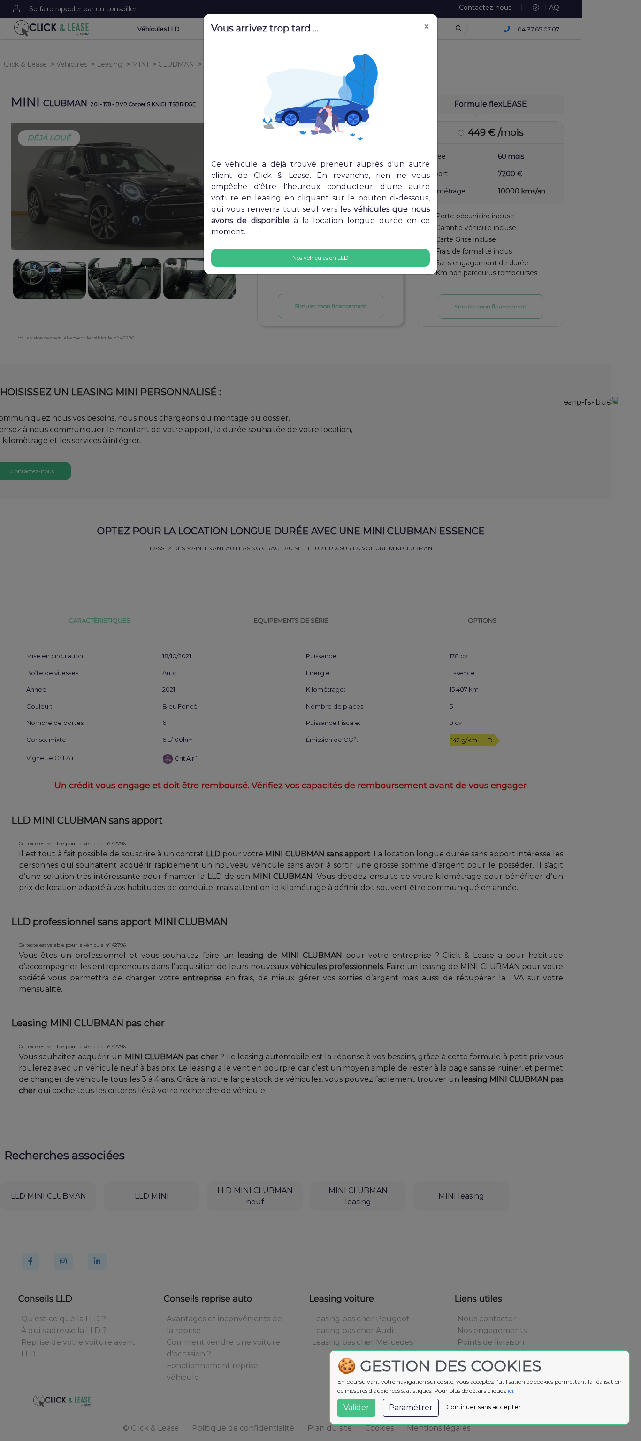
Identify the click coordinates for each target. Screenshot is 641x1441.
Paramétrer (411, 1407)
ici (510, 1390)
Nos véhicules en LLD (320, 257)
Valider (356, 1407)
